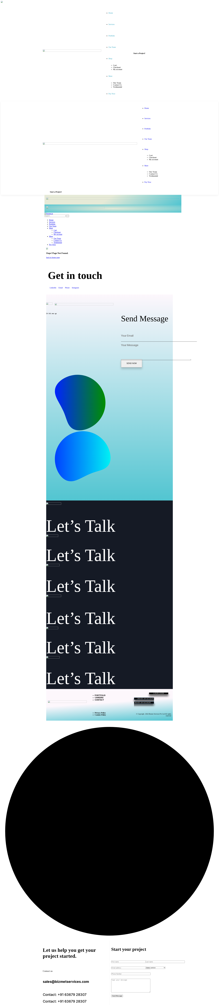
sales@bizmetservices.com (66, 982)
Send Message (117, 996)
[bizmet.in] (48, 214)
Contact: (50, 995)
